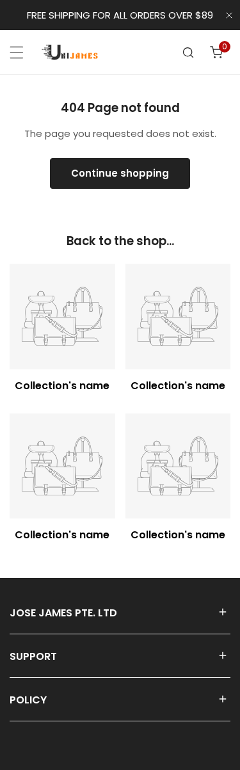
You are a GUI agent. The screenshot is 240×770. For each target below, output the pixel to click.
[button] (216, 52)
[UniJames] (70, 52)
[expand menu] (17, 52)
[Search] (188, 52)
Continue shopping (120, 173)
